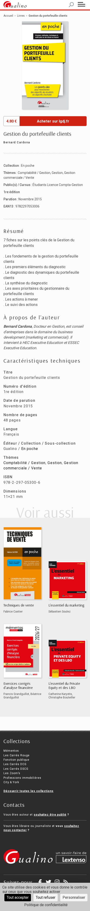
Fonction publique (16, 759)
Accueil (8, 15)
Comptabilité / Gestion (34, 173)
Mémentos (11, 750)
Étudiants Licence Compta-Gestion (58, 185)
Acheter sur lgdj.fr (53, 121)
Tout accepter (18, 897)
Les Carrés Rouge (16, 755)
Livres (21, 15)
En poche (27, 165)
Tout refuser (45, 897)
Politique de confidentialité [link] (46, 905)
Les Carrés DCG (15, 764)
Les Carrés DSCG (15, 768)
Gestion (57, 173)
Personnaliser (74, 897)
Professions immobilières (22, 777)
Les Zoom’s (11, 773)
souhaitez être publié (50, 814)
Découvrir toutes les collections (28, 791)
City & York (11, 782)
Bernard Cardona (16, 142)
